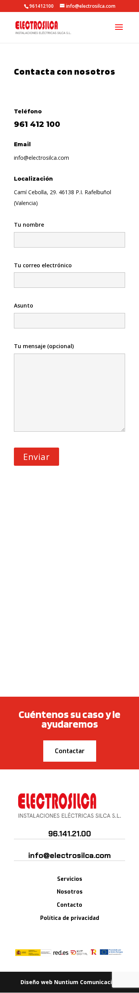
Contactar (70, 751)
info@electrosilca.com (41, 157)
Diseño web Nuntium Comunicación (69, 982)
